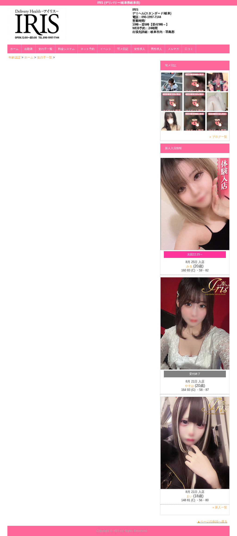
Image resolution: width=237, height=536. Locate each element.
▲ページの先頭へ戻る (212, 521)
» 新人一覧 (219, 507)
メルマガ (173, 49)
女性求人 (139, 49)
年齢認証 (15, 57)
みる (189, 266)
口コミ (189, 49)
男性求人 (156, 49)
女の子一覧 (45, 49)
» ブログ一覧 (218, 136)
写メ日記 (122, 49)
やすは (189, 386)
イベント (105, 49)
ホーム (14, 49)
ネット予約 (87, 49)
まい (189, 496)
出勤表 (28, 49)
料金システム (66, 49)
